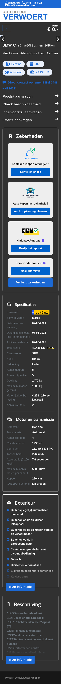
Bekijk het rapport (30, 248)
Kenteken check (30, 171)
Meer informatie (30, 271)
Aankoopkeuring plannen (30, 211)
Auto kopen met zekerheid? (30, 203)
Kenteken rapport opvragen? (30, 164)
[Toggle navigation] (54, 15)
